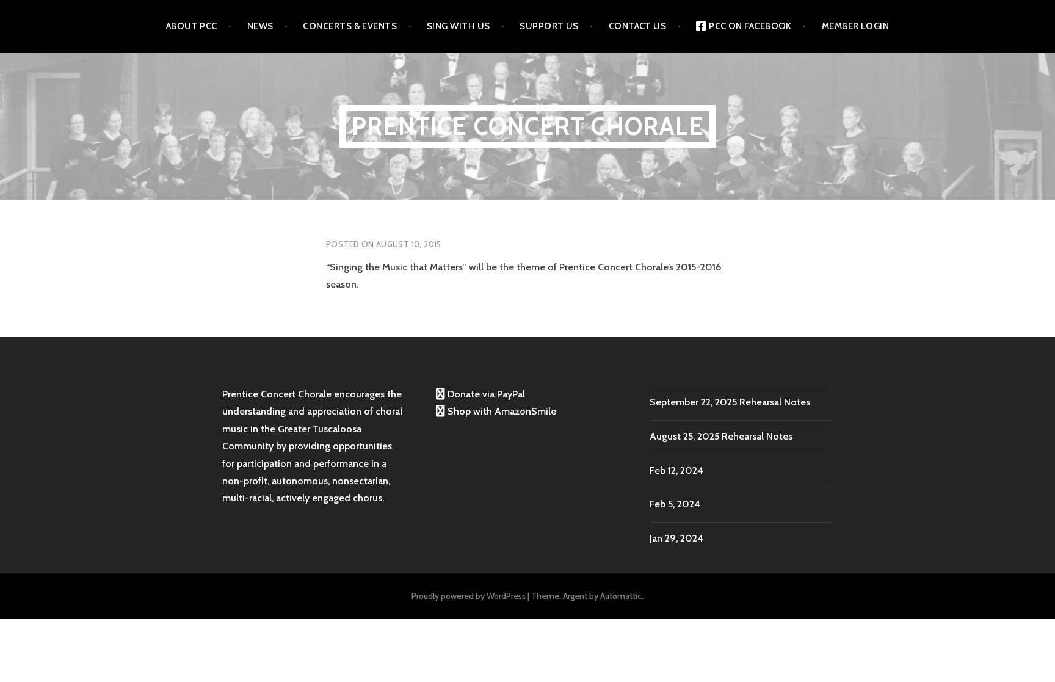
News (260, 26)
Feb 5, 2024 (675, 504)
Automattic (621, 595)
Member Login (855, 26)
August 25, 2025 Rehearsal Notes (721, 436)
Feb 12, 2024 (676, 470)
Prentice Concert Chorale (527, 126)
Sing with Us (458, 26)
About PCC (191, 26)
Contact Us (638, 26)
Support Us (549, 26)
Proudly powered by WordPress (468, 595)
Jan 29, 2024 (676, 538)
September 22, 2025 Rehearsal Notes (730, 402)
